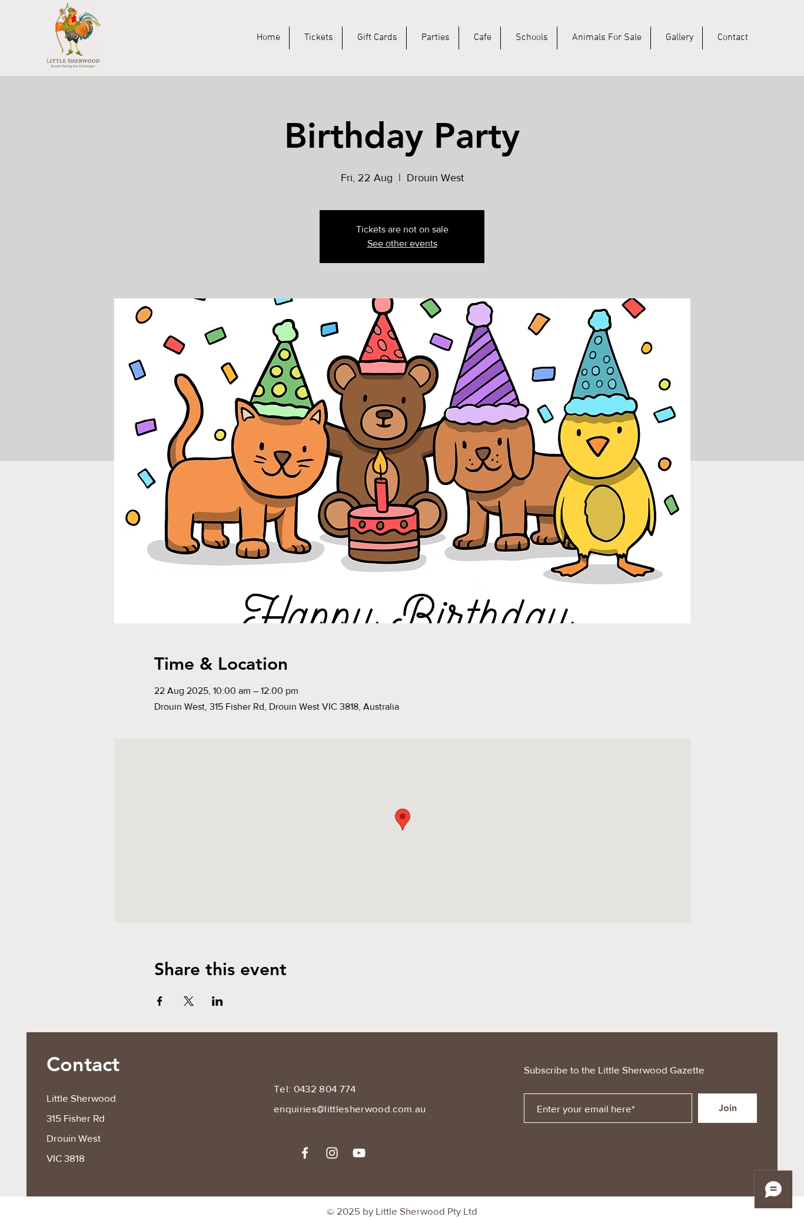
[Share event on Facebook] (159, 1001)
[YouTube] (359, 1153)
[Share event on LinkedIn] (217, 1001)
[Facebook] (305, 1153)
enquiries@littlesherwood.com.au (350, 1108)
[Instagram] (332, 1153)
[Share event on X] (188, 1001)
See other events (402, 243)
